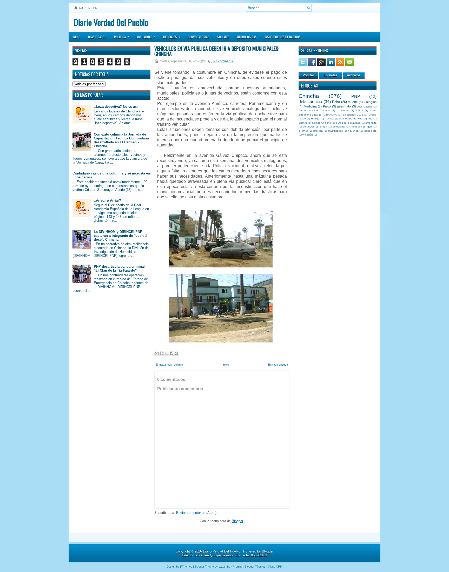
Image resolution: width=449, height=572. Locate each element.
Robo (336, 102)
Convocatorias (198, 36)
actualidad (354, 122)
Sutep (339, 122)
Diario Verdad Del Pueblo (111, 22)
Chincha (309, 96)
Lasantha (224, 566)
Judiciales (171, 36)
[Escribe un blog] (161, 353)
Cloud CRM (275, 566)
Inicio (76, 36)
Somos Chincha (321, 122)
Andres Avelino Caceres (314, 110)
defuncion (309, 126)
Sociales (223, 36)
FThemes (186, 566)
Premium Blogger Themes (249, 566)
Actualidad (146, 36)
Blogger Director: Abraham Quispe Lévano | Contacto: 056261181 (227, 553)
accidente (343, 110)
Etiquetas (330, 75)
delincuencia (310, 101)
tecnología (370, 130)
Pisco (327, 106)
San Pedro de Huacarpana (355, 118)
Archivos (353, 75)
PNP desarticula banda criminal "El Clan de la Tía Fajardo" (119, 268)
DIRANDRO (330, 114)
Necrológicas (247, 36)
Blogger (237, 521)
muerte (353, 102)
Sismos (303, 122)
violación (307, 134)
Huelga (315, 118)
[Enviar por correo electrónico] (156, 353)
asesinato (344, 106)
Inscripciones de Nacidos (283, 36)
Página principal (85, 8)
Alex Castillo (364, 106)
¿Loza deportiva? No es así (116, 107)
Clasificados (97, 36)
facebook (356, 126)
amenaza (371, 122)
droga (323, 126)
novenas (353, 130)
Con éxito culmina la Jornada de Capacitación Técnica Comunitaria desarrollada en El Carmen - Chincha (121, 140)
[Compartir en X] (166, 353)
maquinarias (335, 130)
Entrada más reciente (169, 364)
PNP (355, 96)
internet (303, 130)
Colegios (370, 102)
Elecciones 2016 (353, 114)
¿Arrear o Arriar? (107, 201)
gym (369, 126)
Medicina (310, 106)
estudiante (339, 126)
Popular (308, 75)
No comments (223, 61)
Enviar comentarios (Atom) (196, 513)
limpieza (318, 130)
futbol (359, 110)
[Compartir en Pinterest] (176, 353)
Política (121, 36)
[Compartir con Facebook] (171, 353)
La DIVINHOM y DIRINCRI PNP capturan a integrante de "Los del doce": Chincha (120, 235)
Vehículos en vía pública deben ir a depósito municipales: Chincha (216, 51)
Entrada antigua (278, 364)
